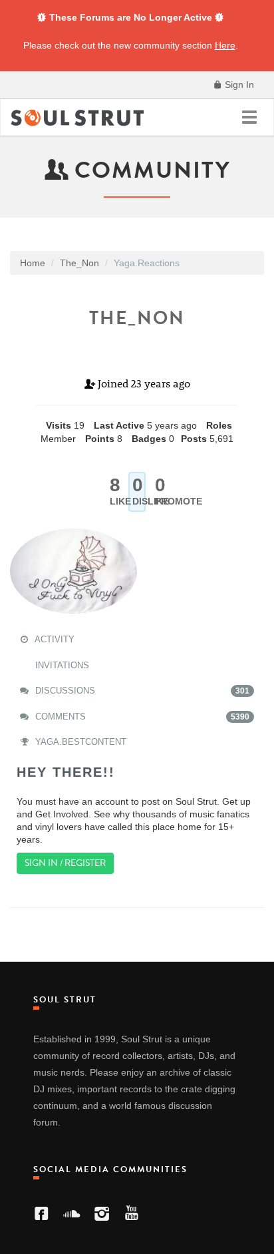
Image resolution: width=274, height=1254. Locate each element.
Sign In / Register (65, 863)
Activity (53, 639)
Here (225, 45)
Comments (141, 717)
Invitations (61, 665)
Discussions (141, 691)
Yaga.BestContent (79, 742)
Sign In (238, 84)
